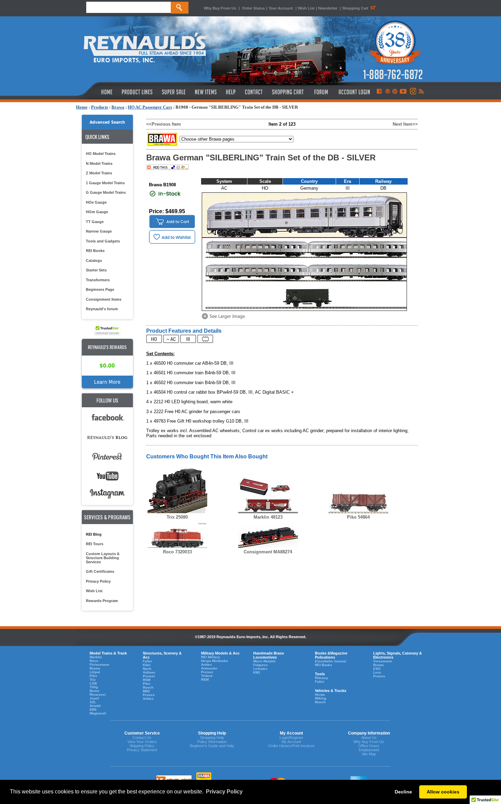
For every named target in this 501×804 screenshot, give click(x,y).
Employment (369, 750)
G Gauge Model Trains (106, 192)
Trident (206, 676)
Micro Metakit (264, 661)
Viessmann (382, 661)
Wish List (306, 8)
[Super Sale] (173, 91)
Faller (147, 661)
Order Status (253, 8)
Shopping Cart (355, 8)
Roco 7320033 (177, 551)
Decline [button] (403, 791)
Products (99, 107)
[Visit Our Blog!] (387, 91)
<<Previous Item (163, 124)
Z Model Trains (99, 173)
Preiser (149, 676)
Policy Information (212, 742)
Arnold (95, 706)
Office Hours (368, 746)
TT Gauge (95, 222)
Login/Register (291, 738)
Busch (148, 687)
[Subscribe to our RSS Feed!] (421, 91)
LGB (93, 683)
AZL (93, 702)
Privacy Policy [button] (224, 791)
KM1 (93, 709)
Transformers (98, 280)
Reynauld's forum (102, 309)
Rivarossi (98, 694)
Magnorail (98, 713)
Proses (149, 695)
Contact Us (142, 738)
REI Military (210, 657)
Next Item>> (405, 124)
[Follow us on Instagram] (412, 91)
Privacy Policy (98, 581)
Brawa (117, 107)
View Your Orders (142, 742)
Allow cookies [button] (443, 791)
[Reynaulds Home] (96, 91)
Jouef (94, 698)
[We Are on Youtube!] (403, 91)
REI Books (95, 251)
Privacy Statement (142, 750)
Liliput (95, 672)
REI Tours (94, 544)
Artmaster (209, 668)
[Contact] (254, 91)
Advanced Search (107, 122)
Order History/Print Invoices (291, 746)
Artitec (148, 698)
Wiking (320, 698)
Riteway (321, 678)
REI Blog (94, 534)
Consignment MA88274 (268, 551)
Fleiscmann (99, 664)
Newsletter (327, 8)
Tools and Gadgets (103, 241)
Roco (94, 661)
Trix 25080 (177, 517)
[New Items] (205, 91)
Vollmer (149, 672)
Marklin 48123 (268, 517)
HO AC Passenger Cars (150, 107)
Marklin (96, 657)
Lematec (260, 669)
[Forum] (321, 91)
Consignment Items (103, 299)
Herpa (320, 694)
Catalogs (94, 260)
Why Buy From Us (220, 8)
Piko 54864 (358, 517)
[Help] (231, 91)
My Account (291, 742)
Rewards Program (102, 601)
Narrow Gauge (99, 231)
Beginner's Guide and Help (212, 746)
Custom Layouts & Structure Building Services (103, 558)
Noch (147, 669)
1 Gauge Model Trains (105, 183)
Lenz (377, 672)
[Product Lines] (137, 91)
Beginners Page (100, 289)
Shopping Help (212, 738)
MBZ (146, 691)
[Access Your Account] (353, 91)
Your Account (281, 8)
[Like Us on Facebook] (379, 91)
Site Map (369, 754)
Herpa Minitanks (214, 661)
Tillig (94, 687)
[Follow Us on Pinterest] (394, 91)
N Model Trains (99, 163)
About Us (369, 738)
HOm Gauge (97, 212)
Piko (93, 676)
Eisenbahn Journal (330, 661)
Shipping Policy (142, 746)
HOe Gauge (96, 202)
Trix (93, 679)
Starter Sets (96, 270)
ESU (376, 669)
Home (82, 107)
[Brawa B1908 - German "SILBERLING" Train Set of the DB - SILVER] (224, 318)
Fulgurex (260, 665)
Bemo (94, 691)
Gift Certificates (100, 571)
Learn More (107, 382)
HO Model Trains (101, 154)
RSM (146, 680)
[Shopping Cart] (288, 91)
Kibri (147, 665)
